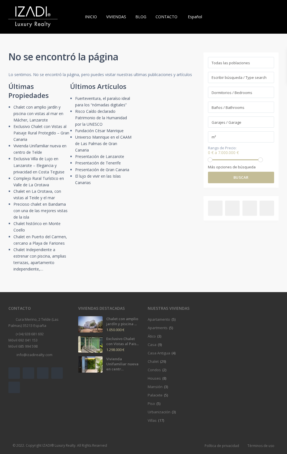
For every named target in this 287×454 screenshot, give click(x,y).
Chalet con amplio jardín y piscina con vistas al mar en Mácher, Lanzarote (38, 113)
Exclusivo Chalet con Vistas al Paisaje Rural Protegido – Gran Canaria (41, 133)
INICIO (91, 16)
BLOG (140, 16)
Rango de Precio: (222, 148)
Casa (152, 344)
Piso (151, 403)
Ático (152, 336)
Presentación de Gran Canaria (102, 169)
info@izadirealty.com (34, 354)
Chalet (153, 361)
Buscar (241, 177)
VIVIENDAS (116, 16)
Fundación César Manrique (99, 130)
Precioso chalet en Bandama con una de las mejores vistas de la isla (40, 210)
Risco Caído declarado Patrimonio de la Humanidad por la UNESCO (101, 118)
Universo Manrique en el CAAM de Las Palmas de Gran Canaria (103, 143)
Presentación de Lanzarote (99, 156)
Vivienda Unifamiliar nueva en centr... (122, 364)
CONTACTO (166, 16)
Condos (154, 369)
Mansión (155, 386)
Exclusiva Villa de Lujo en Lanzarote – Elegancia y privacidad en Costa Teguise (38, 165)
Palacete (155, 395)
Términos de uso (260, 445)
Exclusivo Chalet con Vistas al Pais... (122, 341)
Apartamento (159, 319)
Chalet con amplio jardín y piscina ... (122, 321)
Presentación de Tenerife (98, 163)
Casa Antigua (159, 353)
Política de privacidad (222, 445)
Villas (152, 420)
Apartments (158, 327)
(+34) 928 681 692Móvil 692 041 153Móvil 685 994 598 (26, 340)
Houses (154, 378)
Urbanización (159, 411)
